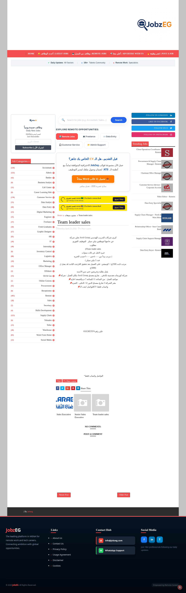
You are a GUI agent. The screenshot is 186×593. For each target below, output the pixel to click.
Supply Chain (46, 315)
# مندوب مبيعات (70, 381)
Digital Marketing (44, 212)
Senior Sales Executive (80, 415)
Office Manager (45, 266)
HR (50, 237)
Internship (47, 246)
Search (118, 120)
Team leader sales (101, 414)
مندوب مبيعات (70, 215)
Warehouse (47, 330)
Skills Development (43, 310)
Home (31, 54)
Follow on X (161, 128)
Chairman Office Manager (151, 173)
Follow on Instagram (156, 135)
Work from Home (44, 335)
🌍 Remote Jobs (67, 136)
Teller (49, 325)
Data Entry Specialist (153, 203)
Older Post (123, 495)
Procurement (46, 286)
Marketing (47, 261)
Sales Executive (64, 414)
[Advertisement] (64, 25)
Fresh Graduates (45, 227)
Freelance (48, 222)
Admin (49, 173)
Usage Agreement (61, 554)
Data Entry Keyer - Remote (150, 250)
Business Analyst (45, 182)
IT (51, 241)
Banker (49, 178)
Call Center (47, 187)
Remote (48, 296)
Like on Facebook (158, 122)
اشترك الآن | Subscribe (33, 147)
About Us (56, 538)
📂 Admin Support (96, 145)
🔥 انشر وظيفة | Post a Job (160, 54)
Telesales (48, 320)
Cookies (56, 565)
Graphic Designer (44, 232)
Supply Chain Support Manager (148, 238)
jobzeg (30, 511)
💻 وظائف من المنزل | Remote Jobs (89, 54)
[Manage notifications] (180, 587)
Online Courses (45, 281)
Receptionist (47, 291)
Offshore (48, 271)
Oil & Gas (47, 276)
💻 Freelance (89, 136)
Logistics (48, 256)
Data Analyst (46, 202)
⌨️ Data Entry (109, 136)
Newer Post (64, 495)
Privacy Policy (59, 549)
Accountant (47, 168)
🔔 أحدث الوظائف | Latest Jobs (53, 54)
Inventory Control (44, 251)
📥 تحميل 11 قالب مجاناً (93, 179)
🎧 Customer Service (69, 145)
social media (46, 340)
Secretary (48, 305)
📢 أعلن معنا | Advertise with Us (127, 54)
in (152, 539)
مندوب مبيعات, (86, 228)
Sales (49, 300)
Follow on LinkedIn (157, 115)
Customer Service (44, 197)
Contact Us (57, 543)
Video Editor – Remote (166, 196)
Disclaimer (57, 560)
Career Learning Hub (43, 192)
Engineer (48, 217)
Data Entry (47, 207)
